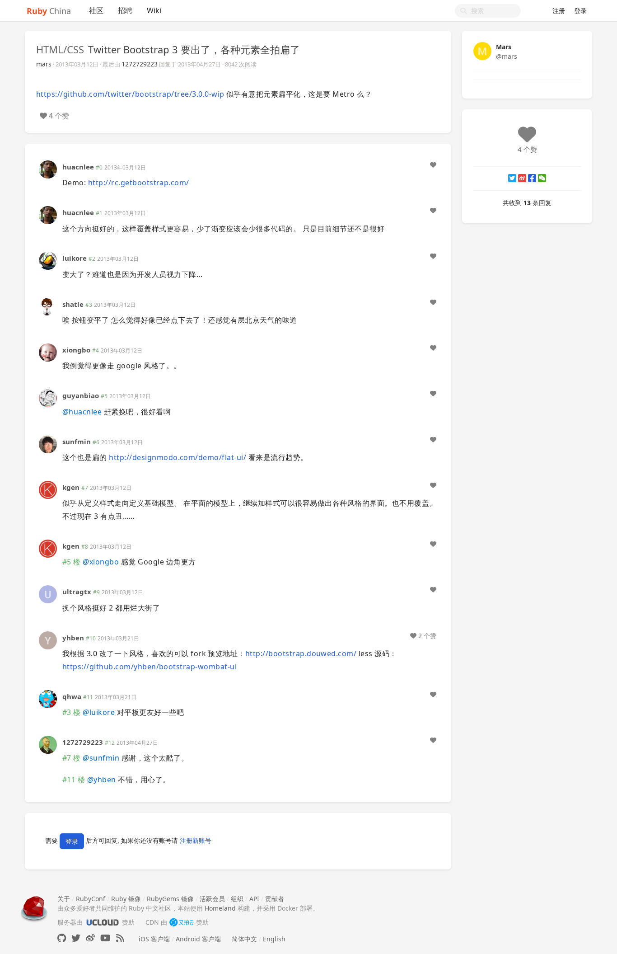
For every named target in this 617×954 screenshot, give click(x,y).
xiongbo (76, 349)
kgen (70, 487)
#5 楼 (71, 562)
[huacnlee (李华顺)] (48, 168)
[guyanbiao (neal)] (48, 397)
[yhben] (48, 639)
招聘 (125, 10)
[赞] (433, 165)
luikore (74, 258)
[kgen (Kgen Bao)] (48, 489)
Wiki (154, 10)
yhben (73, 637)
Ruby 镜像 (126, 898)
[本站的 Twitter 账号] (75, 938)
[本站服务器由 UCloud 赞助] (102, 922)
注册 (558, 10)
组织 (237, 898)
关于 (63, 898)
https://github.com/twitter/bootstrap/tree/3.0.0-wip (130, 94)
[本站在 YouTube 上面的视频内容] (105, 938)
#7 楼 (71, 758)
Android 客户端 (198, 939)
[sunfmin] (48, 443)
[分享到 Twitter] (512, 178)
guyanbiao (80, 395)
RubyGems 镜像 (170, 898)
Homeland (220, 908)
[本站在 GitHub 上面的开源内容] (61, 938)
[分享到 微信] (542, 178)
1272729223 (140, 64)
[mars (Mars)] (482, 50)
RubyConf (90, 898)
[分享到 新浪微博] (522, 178)
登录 (580, 10)
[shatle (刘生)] (48, 305)
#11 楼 (73, 780)
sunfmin (76, 441)
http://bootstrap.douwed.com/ (300, 653)
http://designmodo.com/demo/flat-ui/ (177, 457)
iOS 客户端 (154, 939)
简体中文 (244, 939)
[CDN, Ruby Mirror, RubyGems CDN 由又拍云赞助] (181, 922)
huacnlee (78, 166)
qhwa (71, 696)
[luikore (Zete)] (48, 260)
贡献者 (274, 898)
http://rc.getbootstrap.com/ (138, 183)
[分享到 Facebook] (532, 178)
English (274, 939)
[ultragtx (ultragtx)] (48, 593)
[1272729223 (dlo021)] (48, 744)
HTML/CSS (60, 49)
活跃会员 (212, 898)
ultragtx (76, 591)
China (49, 10)
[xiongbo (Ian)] (48, 352)
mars (43, 64)
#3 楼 (71, 712)
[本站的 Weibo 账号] (90, 938)
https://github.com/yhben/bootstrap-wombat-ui (149, 667)
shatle (73, 304)
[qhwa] (48, 698)
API (254, 898)
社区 (96, 10)
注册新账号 (195, 840)
